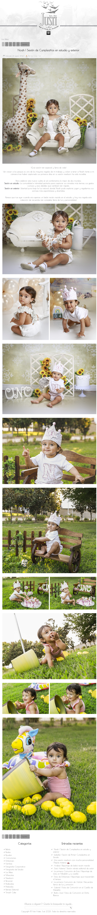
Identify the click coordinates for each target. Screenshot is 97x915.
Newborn (9, 878)
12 (18, 44)
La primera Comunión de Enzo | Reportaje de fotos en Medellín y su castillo (72, 872)
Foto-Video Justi (36, 56)
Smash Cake (11, 892)
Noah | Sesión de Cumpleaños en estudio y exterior (48, 50)
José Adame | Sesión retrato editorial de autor (74, 868)
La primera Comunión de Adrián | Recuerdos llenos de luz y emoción (73, 883)
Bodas (8, 852)
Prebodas (9, 886)
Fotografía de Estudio (14, 869)
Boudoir (9, 855)
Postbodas (10, 884)
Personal (9, 881)
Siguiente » (25, 44)
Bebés (8, 849)
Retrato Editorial (12, 889)
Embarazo (10, 861)
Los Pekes (9, 872)
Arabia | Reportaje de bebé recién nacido (72, 865)
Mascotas (10, 875)
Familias (9, 864)
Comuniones (11, 858)
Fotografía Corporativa (15, 866)
